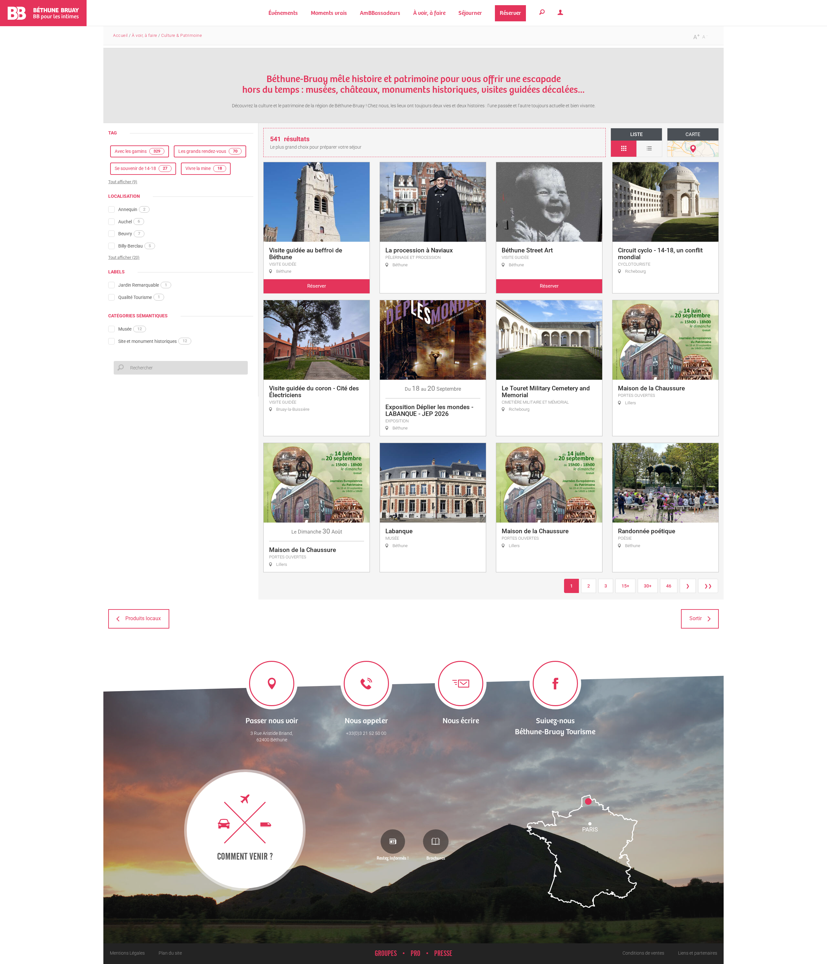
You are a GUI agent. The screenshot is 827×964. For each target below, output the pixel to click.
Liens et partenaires (697, 953)
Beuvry (129, 233)
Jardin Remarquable (142, 285)
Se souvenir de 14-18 (141, 168)
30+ (648, 585)
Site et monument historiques (152, 341)
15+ (625, 585)
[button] (328, 13)
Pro (415, 954)
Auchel (129, 221)
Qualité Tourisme (139, 297)
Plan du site (170, 953)
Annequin (131, 209)
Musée (130, 329)
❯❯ (708, 585)
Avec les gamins (137, 151)
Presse (443, 954)
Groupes (386, 954)
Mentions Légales (127, 953)
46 (668, 585)
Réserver (316, 286)
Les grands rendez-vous (207, 151)
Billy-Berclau (134, 246)
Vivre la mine (203, 168)
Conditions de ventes (643, 953)
